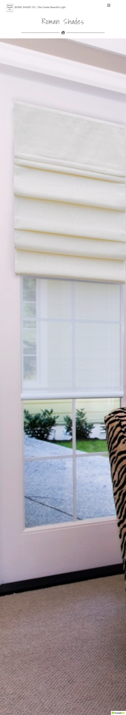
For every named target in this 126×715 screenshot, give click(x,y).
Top (118, 707)
